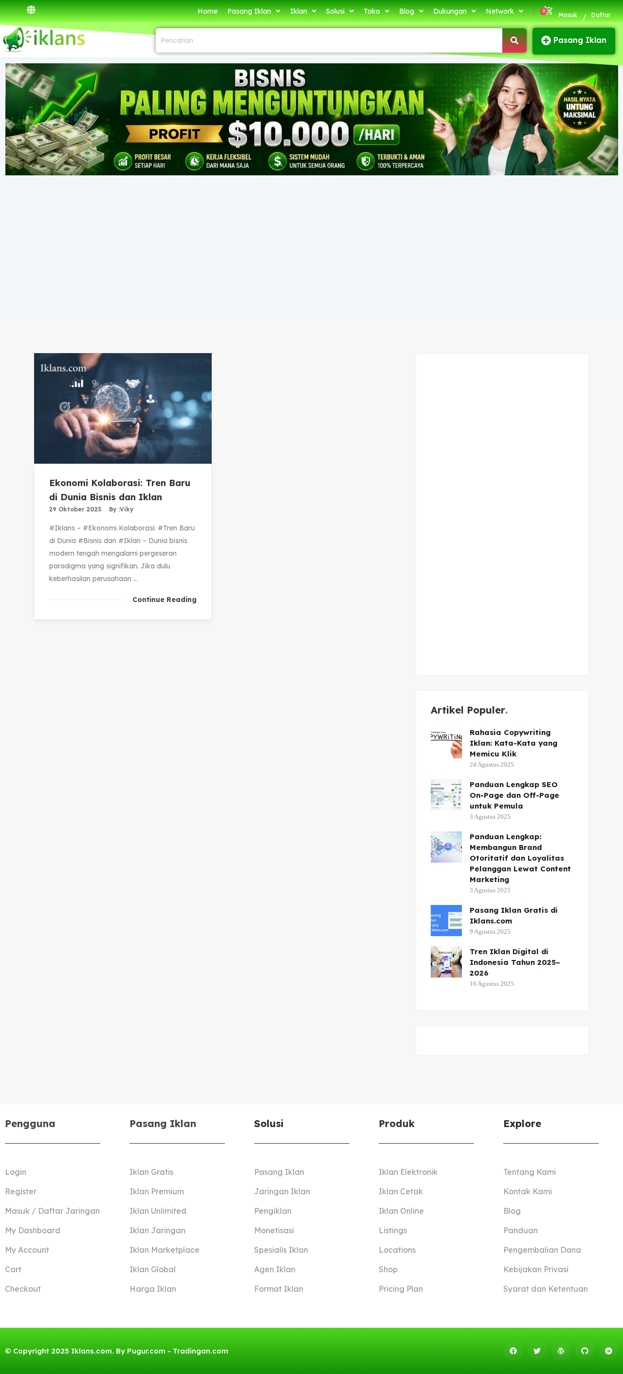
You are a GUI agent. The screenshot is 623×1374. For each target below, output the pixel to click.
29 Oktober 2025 (75, 509)
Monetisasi (274, 1230)
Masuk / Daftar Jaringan (52, 1211)
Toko (372, 11)
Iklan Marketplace (164, 1250)
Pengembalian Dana (542, 1250)
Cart (13, 1269)
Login (15, 1172)
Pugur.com (146, 1350)
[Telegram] (608, 1350)
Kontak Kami (527, 1191)
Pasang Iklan (249, 11)
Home (208, 11)
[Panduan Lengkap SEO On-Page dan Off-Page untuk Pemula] (446, 794)
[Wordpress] (560, 1350)
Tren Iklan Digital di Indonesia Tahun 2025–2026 (515, 962)
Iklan (298, 11)
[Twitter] (537, 1350)
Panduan (520, 1230)
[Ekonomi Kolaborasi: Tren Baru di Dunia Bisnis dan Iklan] (123, 408)
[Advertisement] (311, 246)
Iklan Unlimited (157, 1211)
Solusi (335, 11)
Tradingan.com (200, 1350)
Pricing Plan (401, 1289)
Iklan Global (152, 1269)
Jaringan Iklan (282, 1191)
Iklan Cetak (401, 1191)
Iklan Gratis (151, 1172)
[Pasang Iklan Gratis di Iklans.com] (446, 920)
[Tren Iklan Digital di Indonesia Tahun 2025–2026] (446, 962)
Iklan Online (401, 1211)
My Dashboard (32, 1230)
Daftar (601, 15)
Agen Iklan (274, 1269)
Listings (393, 1230)
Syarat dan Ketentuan (545, 1289)
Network (500, 11)
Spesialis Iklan (281, 1250)
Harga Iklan (152, 1289)
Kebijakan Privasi (535, 1269)
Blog (406, 11)
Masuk (568, 15)
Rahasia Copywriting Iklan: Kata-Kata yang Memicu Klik (513, 743)
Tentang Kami (529, 1172)
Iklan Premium (156, 1191)
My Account (27, 1250)
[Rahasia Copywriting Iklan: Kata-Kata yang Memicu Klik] (446, 742)
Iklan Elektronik (408, 1172)
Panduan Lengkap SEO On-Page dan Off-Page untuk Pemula (514, 795)
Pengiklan (273, 1211)
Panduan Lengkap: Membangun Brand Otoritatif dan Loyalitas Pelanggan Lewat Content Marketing (520, 858)
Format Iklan (278, 1289)
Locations (397, 1250)
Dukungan (450, 11)
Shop (388, 1269)
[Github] (584, 1350)
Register (21, 1191)
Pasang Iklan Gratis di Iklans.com (514, 915)
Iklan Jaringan (157, 1230)
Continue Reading (164, 599)
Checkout (23, 1289)
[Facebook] (513, 1350)
